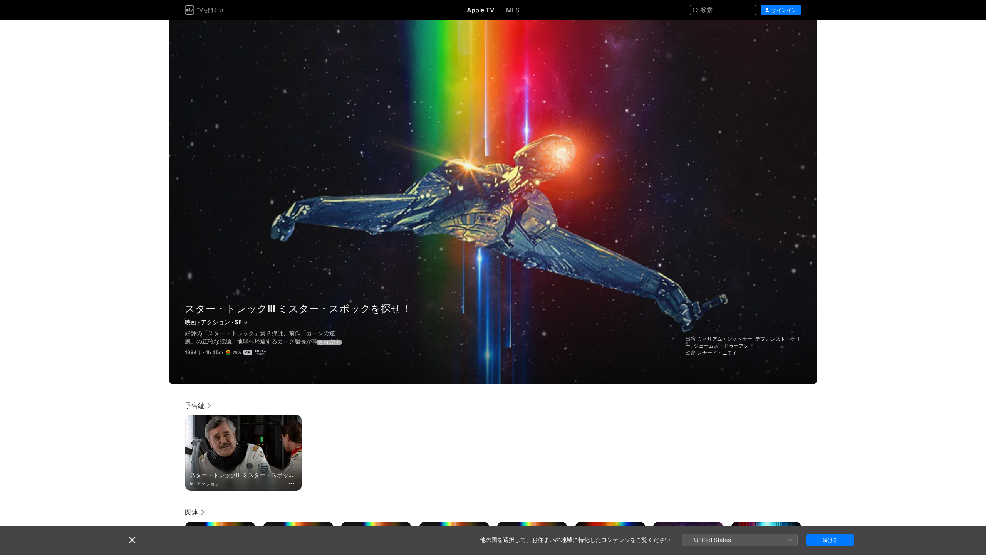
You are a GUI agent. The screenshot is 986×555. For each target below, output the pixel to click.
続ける (830, 540)
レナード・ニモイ (717, 353)
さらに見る (329, 342)
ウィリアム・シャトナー (724, 339)
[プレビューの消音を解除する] (795, 35)
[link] (198, 405)
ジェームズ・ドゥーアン (721, 346)
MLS (512, 10)
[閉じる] (132, 539)
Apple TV (481, 10)
